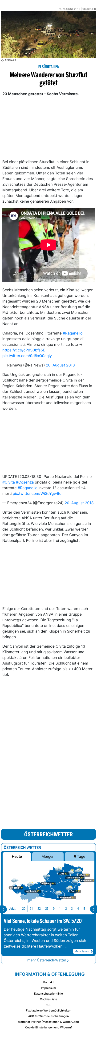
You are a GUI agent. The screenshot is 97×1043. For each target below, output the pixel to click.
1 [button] (60, 909)
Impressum (48, 988)
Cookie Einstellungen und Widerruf (48, 1027)
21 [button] (31, 909)
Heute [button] (17, 856)
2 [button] (66, 909)
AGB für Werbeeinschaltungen (48, 1016)
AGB (49, 1005)
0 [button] (54, 909)
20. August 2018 (60, 365)
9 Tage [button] (79, 856)
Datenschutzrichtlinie (48, 993)
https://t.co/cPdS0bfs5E (23, 350)
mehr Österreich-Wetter (46, 960)
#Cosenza (25, 482)
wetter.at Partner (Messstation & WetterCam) (48, 1021)
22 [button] (39, 909)
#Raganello (73, 333)
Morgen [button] (47, 856)
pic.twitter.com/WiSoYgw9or (38, 493)
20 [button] (23, 909)
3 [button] (72, 909)
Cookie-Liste (48, 999)
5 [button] (84, 909)
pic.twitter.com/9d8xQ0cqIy (27, 355)
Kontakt (48, 982)
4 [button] (78, 909)
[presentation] (3, 909)
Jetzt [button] (12, 909)
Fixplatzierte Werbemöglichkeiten (48, 1010)
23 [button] (46, 909)
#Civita (8, 482)
